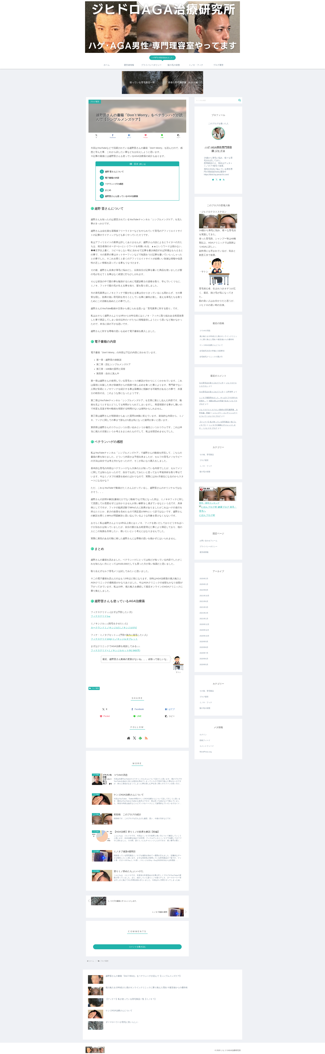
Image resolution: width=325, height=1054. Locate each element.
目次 (136, 164)
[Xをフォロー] (134, 738)
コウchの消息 (205, 331)
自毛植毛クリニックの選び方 (211, 357)
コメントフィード (207, 746)
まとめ (108, 190)
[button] (178, 136)
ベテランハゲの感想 (114, 184)
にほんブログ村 (207, 515)
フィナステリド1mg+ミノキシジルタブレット (114, 639)
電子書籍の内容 (112, 178)
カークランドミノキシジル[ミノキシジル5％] (114, 627)
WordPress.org (206, 752)
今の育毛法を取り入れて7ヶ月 (211, 383)
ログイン (203, 734)
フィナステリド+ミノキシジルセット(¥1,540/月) (115, 650)
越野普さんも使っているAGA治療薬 (121, 196)
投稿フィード (205, 740)
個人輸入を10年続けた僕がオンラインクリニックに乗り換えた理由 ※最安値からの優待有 (218, 337)
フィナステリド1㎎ (100, 616)
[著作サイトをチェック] (128, 738)
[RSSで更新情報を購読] (146, 738)
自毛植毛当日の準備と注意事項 (212, 351)
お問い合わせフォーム (208, 541)
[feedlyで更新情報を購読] (140, 738)
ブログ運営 (95, 688)
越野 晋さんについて (114, 171)
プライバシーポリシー (208, 546)
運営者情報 (204, 552)
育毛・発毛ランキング (209, 503)
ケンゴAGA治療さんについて (211, 345)
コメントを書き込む (137, 947)
